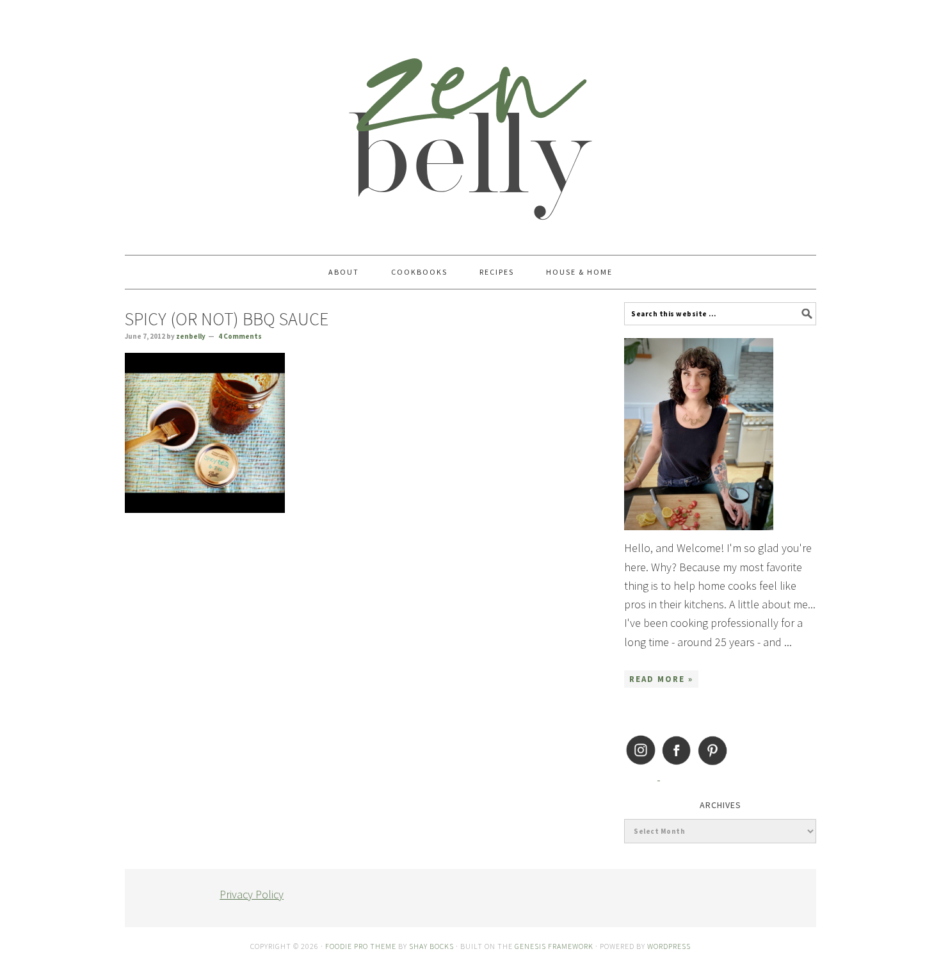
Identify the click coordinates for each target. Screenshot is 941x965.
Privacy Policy (252, 894)
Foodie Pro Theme (360, 946)
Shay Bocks (431, 946)
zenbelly (470, 122)
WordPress (669, 946)
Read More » (661, 679)
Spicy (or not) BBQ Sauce (226, 318)
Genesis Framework (554, 946)
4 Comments (240, 336)
